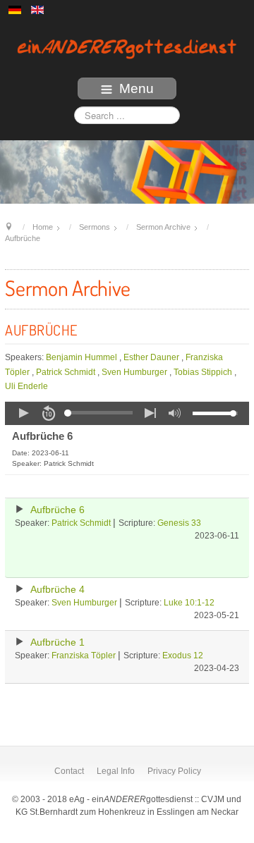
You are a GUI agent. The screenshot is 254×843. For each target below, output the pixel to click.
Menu (136, 88)
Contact (69, 771)
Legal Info (116, 771)
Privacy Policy (174, 771)
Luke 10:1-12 (189, 602)
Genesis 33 (179, 523)
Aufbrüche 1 (57, 642)
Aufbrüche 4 (57, 589)
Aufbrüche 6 (57, 510)
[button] (23, 413)
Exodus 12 (182, 655)
